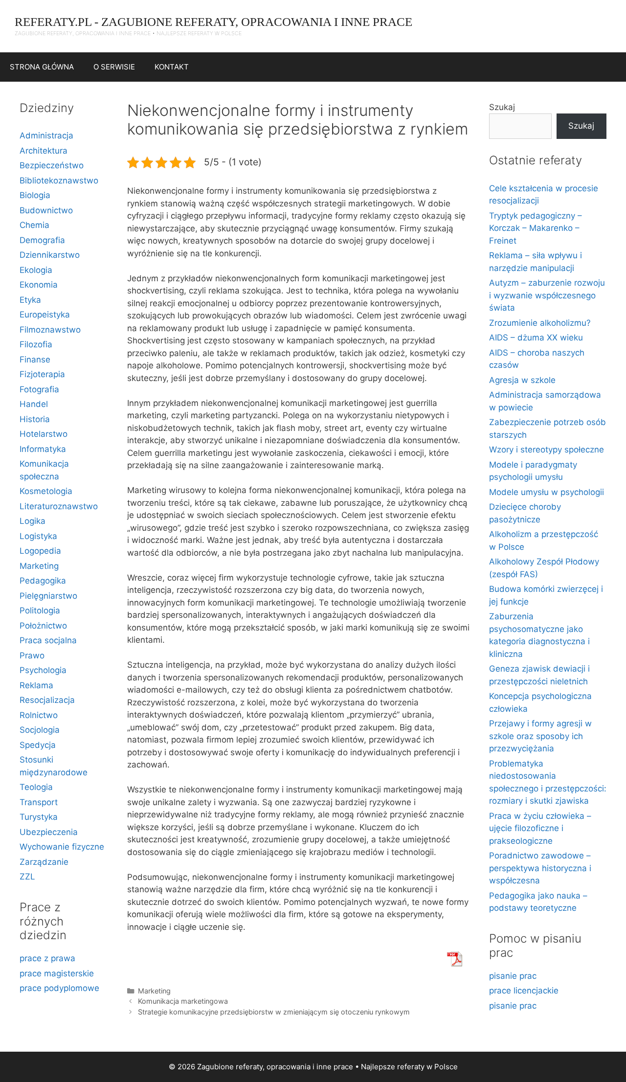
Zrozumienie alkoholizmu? (540, 323)
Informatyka (43, 449)
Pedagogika (43, 581)
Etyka (30, 300)
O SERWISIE (114, 66)
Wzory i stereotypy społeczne (546, 449)
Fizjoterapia (42, 374)
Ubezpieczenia (49, 832)
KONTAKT (172, 66)
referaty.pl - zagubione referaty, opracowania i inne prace (213, 21)
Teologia (36, 787)
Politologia (40, 610)
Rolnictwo (39, 715)
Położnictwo (43, 626)
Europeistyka (45, 314)
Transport (39, 802)
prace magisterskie (57, 973)
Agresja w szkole (522, 380)
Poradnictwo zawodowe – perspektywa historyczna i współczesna (540, 868)
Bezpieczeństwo (52, 165)
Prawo (32, 655)
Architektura (43, 151)
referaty (411, 1066)
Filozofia (36, 344)
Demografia (42, 240)
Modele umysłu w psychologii (546, 492)
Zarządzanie (44, 862)
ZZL (27, 876)
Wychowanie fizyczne (62, 847)
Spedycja (38, 745)
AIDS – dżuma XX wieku (536, 337)
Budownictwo (46, 210)
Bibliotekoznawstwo (59, 180)
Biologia (35, 195)
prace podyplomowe (59, 988)
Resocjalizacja (47, 700)
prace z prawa (47, 958)
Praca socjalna (48, 640)
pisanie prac (513, 976)
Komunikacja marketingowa (183, 1001)
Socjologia (40, 730)
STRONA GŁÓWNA (42, 66)
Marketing (154, 991)
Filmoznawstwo (50, 330)
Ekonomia (39, 285)
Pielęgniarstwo (48, 596)
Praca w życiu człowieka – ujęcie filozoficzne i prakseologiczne (540, 828)
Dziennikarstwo (50, 255)
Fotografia (39, 389)
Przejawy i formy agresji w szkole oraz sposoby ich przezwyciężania (540, 736)
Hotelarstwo (43, 434)
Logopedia (40, 551)
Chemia (34, 225)
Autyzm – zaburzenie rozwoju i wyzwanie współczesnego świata (547, 295)
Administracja (46, 135)
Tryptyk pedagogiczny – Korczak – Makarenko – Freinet (535, 228)
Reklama (36, 685)
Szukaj (502, 107)
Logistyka (38, 536)
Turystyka (39, 817)
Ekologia (36, 270)
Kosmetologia (46, 491)
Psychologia (43, 670)
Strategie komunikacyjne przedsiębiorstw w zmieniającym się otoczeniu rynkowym (274, 1012)
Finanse (35, 359)
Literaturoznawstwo (59, 506)
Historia (35, 419)
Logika (32, 521)
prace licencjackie (524, 990)
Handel (34, 404)
